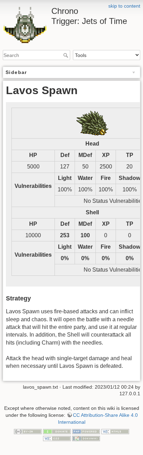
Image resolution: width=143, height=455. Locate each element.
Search (66, 55)
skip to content (124, 6)
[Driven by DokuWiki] (86, 438)
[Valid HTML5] (115, 431)
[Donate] (57, 431)
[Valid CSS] (57, 438)
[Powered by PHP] (86, 431)
